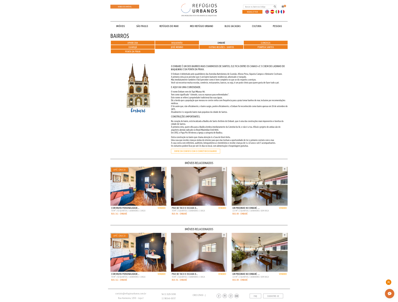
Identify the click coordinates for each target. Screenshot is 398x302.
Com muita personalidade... (125, 207)
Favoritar (163, 169)
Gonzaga (266, 42)
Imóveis (120, 26)
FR (283, 11)
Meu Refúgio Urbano (201, 26)
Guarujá (133, 47)
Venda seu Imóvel (125, 6)
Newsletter (252, 11)
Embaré (221, 42)
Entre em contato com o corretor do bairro (195, 151)
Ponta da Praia (133, 51)
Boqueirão (177, 42)
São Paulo (142, 26)
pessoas (277, 26)
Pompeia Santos (266, 47)
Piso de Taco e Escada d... (185, 207)
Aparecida (132, 42)
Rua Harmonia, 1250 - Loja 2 (130, 298)
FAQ (255, 296)
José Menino (177, 47)
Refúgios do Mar (169, 26)
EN (268, 11)
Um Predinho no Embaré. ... (246, 207)
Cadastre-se (273, 296)
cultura (256, 26)
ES (273, 11)
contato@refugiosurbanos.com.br (130, 293)
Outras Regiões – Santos (221, 47)
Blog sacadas (233, 26)
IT (278, 11)
